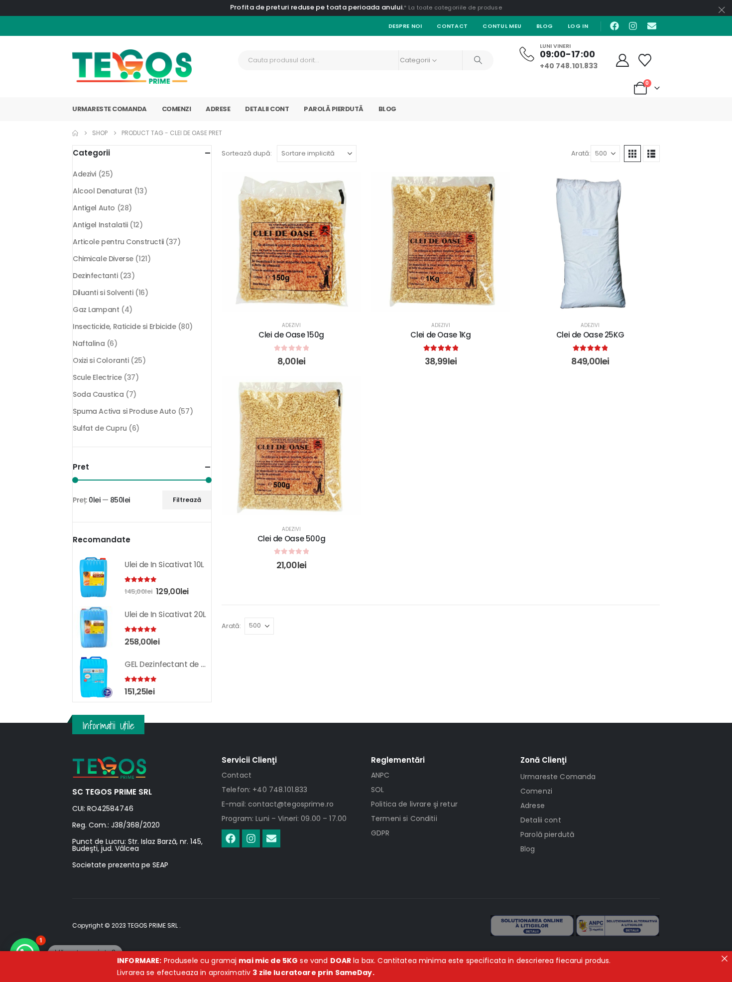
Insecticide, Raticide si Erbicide (124, 326)
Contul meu (502, 26)
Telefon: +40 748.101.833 (264, 790)
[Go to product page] (94, 577)
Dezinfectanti (95, 276)
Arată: (581, 153)
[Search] (478, 60)
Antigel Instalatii (100, 225)
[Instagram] (633, 26)
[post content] (291, 242)
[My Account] (622, 60)
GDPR (380, 833)
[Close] (724, 958)
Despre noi (405, 26)
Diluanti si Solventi (103, 293)
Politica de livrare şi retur (414, 804)
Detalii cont (267, 109)
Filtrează (187, 499)
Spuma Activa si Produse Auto (124, 411)
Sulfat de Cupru (100, 428)
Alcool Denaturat (102, 191)
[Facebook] (614, 26)
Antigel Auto (94, 208)
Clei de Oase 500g (291, 538)
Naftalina (89, 343)
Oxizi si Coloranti (100, 360)
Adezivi (291, 325)
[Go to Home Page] (75, 133)
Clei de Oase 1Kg (440, 334)
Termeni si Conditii (404, 818)
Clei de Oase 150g (291, 334)
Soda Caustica (98, 394)
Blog (544, 26)
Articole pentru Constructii (118, 242)
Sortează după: (247, 153)
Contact (452, 26)
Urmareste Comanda (109, 109)
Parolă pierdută (334, 109)
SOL (377, 790)
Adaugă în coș (298, 301)
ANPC (380, 775)
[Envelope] (652, 26)
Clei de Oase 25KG (590, 334)
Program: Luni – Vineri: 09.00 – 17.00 (284, 818)
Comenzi (176, 109)
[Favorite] (645, 60)
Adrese (218, 109)
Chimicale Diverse (103, 259)
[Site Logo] (132, 66)
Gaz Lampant (96, 310)
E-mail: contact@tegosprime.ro (278, 804)
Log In (578, 26)
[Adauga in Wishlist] (346, 186)
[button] (632, 153)
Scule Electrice (97, 377)
